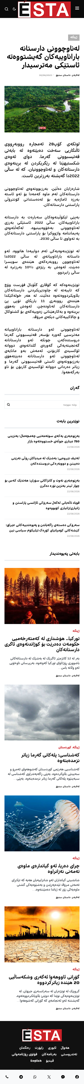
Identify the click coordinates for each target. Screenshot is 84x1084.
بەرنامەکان (49, 1054)
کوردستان (64, 748)
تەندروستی (69, 1054)
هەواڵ (65, 1048)
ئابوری (52, 1048)
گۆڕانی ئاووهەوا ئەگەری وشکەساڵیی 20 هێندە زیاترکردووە (44, 980)
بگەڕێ (8, 405)
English (35, 1061)
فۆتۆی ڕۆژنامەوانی (24, 1054)
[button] (77, 9)
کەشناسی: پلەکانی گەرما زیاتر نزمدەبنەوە (50, 758)
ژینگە (73, 37)
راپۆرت (39, 1048)
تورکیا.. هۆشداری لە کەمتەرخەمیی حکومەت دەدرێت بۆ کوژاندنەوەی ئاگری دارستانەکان (42, 644)
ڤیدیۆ (50, 1061)
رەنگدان (24, 1048)
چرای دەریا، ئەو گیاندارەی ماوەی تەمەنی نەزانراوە (48, 869)
